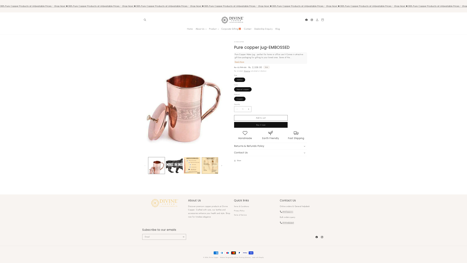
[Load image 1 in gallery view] (156, 165)
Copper (240, 99)
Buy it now (260, 125)
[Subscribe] (183, 237)
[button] (145, 20)
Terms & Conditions (241, 206)
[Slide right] (221, 165)
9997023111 (287, 211)
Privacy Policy (239, 210)
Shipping (247, 71)
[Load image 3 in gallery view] (192, 165)
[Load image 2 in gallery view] (174, 165)
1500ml (240, 80)
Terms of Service (240, 215)
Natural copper (243, 89)
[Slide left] (145, 165)
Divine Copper (214, 257)
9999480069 (288, 222)
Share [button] (239, 160)
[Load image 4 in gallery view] (210, 165)
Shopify (261, 257)
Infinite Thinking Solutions (242, 257)
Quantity (237, 104)
